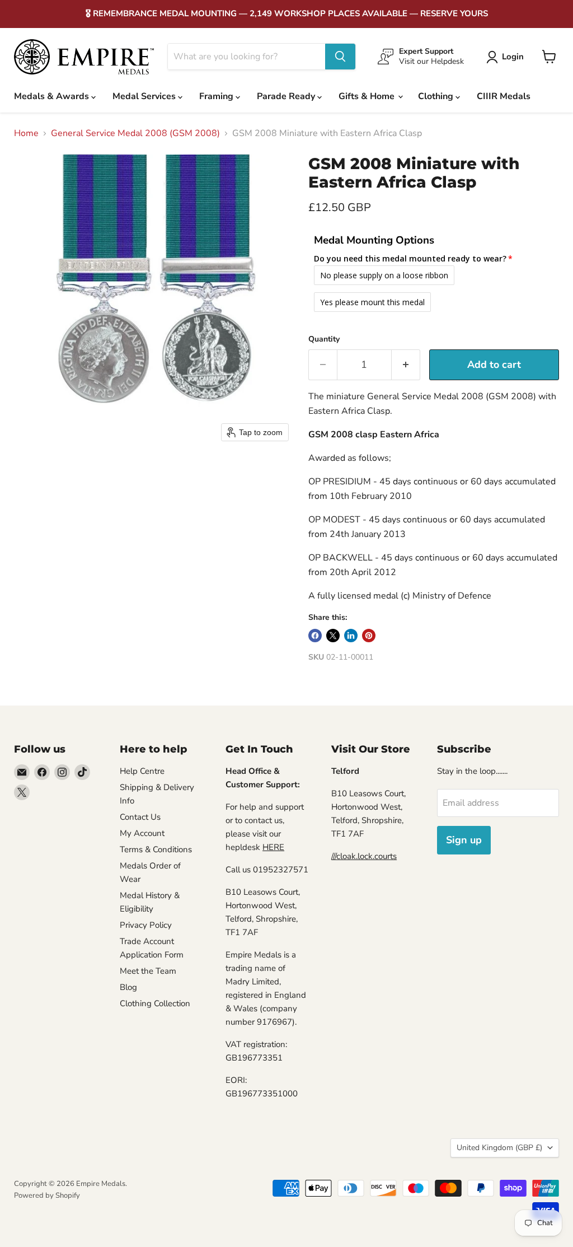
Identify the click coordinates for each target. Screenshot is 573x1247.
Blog (128, 987)
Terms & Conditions (156, 849)
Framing (217, 96)
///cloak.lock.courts (364, 856)
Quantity (324, 339)
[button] (507, 57)
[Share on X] (333, 635)
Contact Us (140, 817)
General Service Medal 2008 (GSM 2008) (135, 133)
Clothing (436, 96)
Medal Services (145, 96)
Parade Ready (287, 96)
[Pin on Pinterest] (368, 635)
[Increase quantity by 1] (406, 364)
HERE (273, 847)
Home (26, 133)
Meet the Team (148, 971)
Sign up (464, 840)
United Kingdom (499, 1147)
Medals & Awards (52, 96)
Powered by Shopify (47, 1195)
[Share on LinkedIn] (351, 635)
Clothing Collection (155, 1003)
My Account (142, 833)
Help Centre (142, 771)
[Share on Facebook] (315, 635)
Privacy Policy (146, 925)
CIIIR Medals (503, 96)
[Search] (340, 56)
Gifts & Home (368, 96)
